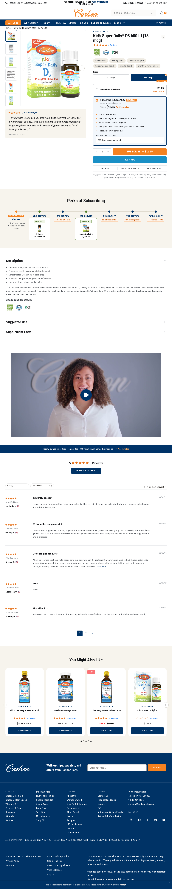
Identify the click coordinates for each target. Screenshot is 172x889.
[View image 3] (11, 62)
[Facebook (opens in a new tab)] (139, 820)
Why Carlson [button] (31, 22)
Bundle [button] (117, 22)
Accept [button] (123, 885)
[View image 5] (11, 87)
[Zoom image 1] (53, 68)
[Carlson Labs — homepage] (17, 768)
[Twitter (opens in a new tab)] (147, 820)
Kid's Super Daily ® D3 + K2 (37, 840)
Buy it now (130, 159)
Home (8, 28)
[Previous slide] (6, 705)
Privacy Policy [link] (106, 885)
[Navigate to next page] (92, 633)
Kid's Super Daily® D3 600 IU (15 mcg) (30, 28)
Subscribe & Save (101, 22)
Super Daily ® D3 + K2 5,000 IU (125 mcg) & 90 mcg (115, 840)
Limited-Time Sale (78, 22)
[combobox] (133, 13)
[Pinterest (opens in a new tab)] (155, 820)
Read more (101, 567)
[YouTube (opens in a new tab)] (163, 820)
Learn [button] (47, 22)
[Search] (152, 13)
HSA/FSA (61, 22)
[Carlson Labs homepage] (86, 13)
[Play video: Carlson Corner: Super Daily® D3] (86, 395)
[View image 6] (11, 100)
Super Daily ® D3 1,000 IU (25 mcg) (71, 840)
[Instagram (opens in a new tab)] (131, 820)
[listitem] (97, 52)
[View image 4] (11, 75)
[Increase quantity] (108, 152)
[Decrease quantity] (96, 152)
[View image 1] (11, 36)
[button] (170, 882)
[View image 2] (11, 49)
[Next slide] (166, 705)
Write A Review (86, 470)
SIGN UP (157, 768)
